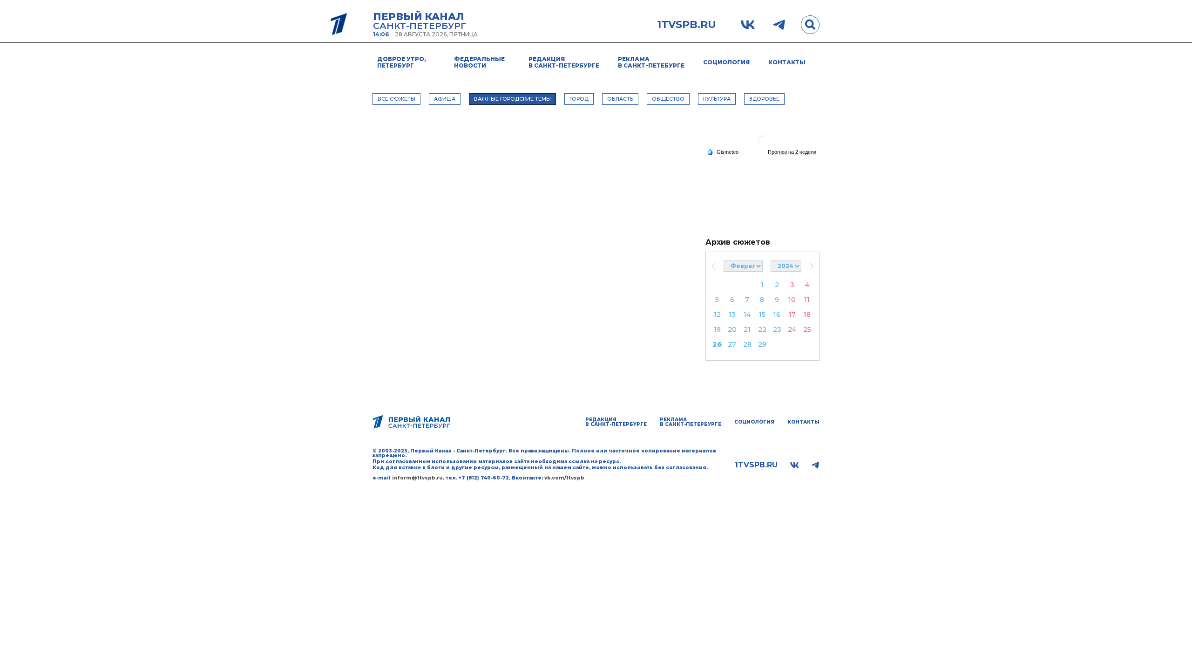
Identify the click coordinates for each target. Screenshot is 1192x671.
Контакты (787, 62)
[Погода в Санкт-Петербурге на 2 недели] (792, 152)
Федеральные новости (479, 62)
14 (747, 314)
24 (792, 329)
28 (747, 344)
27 (732, 344)
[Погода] (723, 151)
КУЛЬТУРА (717, 99)
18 (807, 314)
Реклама (651, 62)
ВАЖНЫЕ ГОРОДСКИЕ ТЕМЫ (512, 99)
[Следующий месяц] (811, 266)
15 (762, 314)
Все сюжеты (396, 99)
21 (747, 329)
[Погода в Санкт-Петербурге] (762, 143)
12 (717, 314)
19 (717, 329)
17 (792, 314)
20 (732, 329)
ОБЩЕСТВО (668, 99)
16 (776, 314)
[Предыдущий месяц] (713, 266)
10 (792, 299)
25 (807, 329)
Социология (726, 62)
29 (762, 344)
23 (777, 329)
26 (717, 344)
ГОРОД (579, 99)
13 (732, 314)
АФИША (444, 99)
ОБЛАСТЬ (620, 99)
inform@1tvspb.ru (417, 478)
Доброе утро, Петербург (401, 62)
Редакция (563, 62)
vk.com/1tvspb (564, 478)
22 (762, 329)
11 (807, 299)
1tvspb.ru (686, 25)
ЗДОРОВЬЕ (764, 99)
